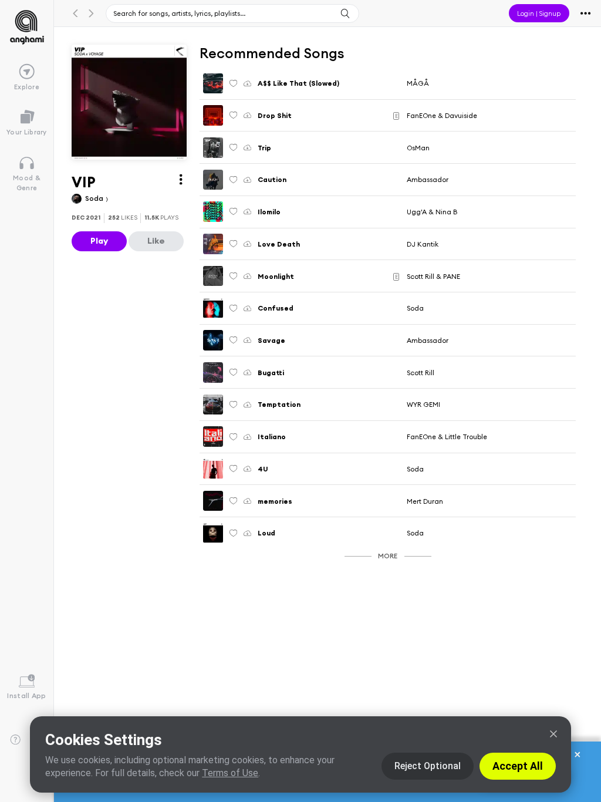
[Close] (553, 734)
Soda (95, 198)
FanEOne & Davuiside (442, 115)
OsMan (418, 147)
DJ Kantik (422, 244)
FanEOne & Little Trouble (447, 436)
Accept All (517, 766)
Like (156, 240)
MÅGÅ (418, 83)
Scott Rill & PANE (433, 276)
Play (99, 240)
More (387, 555)
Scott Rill (420, 372)
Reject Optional (427, 765)
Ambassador (427, 179)
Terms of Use (230, 773)
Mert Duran (425, 501)
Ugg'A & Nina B (432, 211)
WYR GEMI (423, 404)
